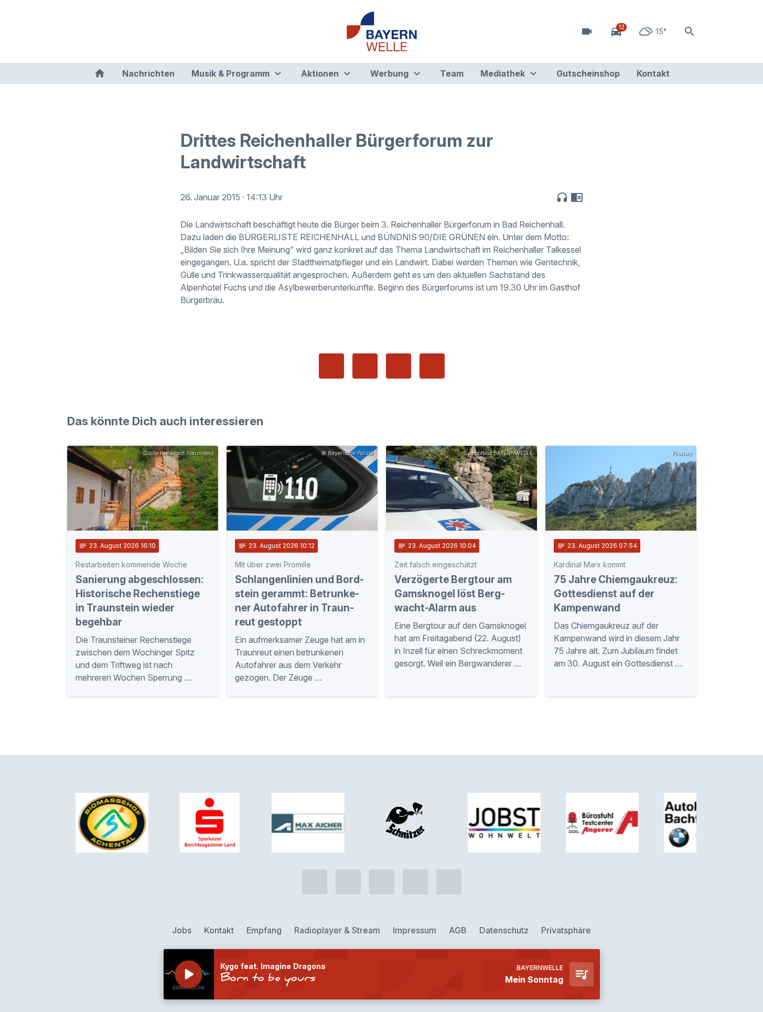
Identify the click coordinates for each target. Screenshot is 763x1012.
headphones (562, 197)
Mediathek (502, 73)
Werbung (389, 73)
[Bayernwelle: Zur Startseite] (381, 31)
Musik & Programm (230, 73)
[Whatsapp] (98, 31)
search (689, 31)
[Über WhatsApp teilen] (398, 366)
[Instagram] (140, 31)
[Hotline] (77, 31)
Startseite (99, 73)
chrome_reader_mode (577, 197)
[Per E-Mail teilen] (432, 366)
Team (452, 73)
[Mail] (161, 31)
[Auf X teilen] (365, 366)
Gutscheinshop (588, 73)
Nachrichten (148, 73)
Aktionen (320, 73)
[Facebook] (119, 31)
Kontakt (653, 73)
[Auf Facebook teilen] (331, 366)
